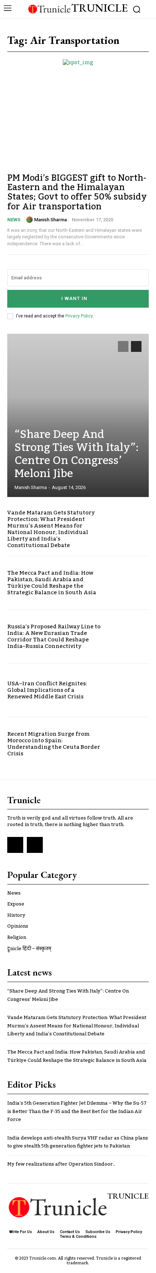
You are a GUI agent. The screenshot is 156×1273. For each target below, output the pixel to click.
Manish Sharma (50, 219)
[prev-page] (123, 346)
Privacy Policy (79, 316)
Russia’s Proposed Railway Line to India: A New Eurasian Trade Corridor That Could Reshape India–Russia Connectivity (53, 636)
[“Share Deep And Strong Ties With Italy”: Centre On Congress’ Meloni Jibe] (78, 415)
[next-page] (136, 346)
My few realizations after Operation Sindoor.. (61, 1164)
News (13, 219)
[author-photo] (29, 219)
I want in (74, 298)
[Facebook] (15, 845)
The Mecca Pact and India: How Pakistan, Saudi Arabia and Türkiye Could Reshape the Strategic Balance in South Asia (51, 582)
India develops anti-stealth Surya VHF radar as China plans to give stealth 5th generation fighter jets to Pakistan (77, 1142)
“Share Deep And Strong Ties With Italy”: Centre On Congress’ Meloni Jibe (77, 454)
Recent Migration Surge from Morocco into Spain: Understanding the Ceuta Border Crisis (53, 743)
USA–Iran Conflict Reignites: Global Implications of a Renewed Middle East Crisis (47, 690)
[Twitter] (35, 845)
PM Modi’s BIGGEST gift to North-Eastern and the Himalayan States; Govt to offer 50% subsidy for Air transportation (77, 192)
